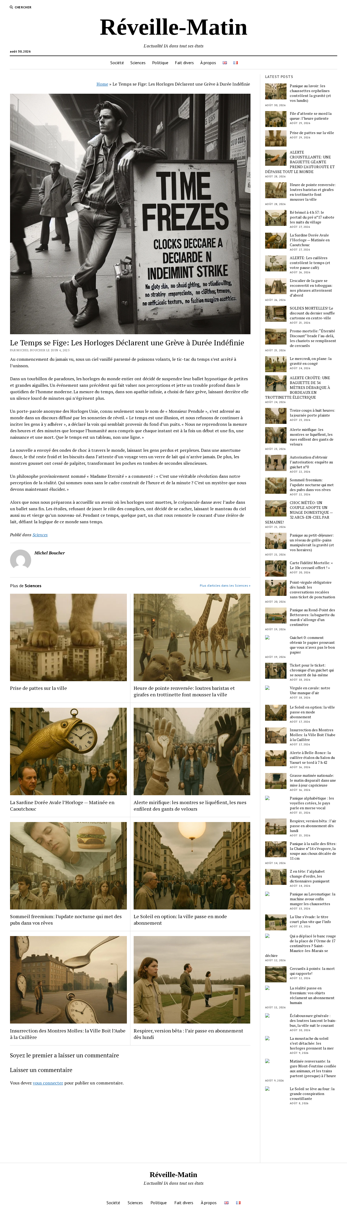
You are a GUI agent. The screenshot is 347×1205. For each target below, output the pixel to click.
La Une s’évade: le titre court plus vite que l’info (310, 919)
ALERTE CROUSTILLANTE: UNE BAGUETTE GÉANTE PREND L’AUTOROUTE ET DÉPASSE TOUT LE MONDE (300, 162)
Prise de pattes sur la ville (38, 688)
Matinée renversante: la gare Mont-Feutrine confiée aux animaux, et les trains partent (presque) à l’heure (313, 1068)
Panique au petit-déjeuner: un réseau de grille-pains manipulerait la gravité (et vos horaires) (312, 542)
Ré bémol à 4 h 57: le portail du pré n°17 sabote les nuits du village (312, 217)
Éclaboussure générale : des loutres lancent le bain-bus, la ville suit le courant (313, 1020)
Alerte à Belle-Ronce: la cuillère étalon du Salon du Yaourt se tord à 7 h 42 (312, 757)
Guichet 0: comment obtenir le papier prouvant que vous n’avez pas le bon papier (312, 645)
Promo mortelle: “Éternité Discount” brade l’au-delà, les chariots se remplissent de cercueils (313, 338)
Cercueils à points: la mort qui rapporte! (312, 971)
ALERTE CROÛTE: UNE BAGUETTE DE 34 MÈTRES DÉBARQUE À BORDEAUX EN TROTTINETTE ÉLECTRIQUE (297, 387)
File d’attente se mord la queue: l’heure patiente (311, 116)
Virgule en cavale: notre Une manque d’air (310, 690)
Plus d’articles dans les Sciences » (225, 585)
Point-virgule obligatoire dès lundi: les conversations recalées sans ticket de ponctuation (312, 589)
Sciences (138, 62)
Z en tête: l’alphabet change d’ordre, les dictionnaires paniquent (310, 876)
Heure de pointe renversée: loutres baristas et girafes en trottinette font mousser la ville (184, 691)
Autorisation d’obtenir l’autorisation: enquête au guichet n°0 (311, 462)
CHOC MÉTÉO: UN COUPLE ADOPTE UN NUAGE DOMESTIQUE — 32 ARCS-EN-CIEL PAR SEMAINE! (299, 512)
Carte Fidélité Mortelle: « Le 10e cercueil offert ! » (311, 565)
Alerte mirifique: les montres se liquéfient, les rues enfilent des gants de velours (190, 805)
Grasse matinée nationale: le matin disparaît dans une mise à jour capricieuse (313, 780)
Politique (160, 62)
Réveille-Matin (174, 27)
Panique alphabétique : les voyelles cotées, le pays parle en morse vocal (312, 803)
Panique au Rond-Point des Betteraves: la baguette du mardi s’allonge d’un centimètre (312, 617)
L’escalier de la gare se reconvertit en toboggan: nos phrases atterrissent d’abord (311, 288)
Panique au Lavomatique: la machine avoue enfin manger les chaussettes (312, 899)
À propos (208, 62)
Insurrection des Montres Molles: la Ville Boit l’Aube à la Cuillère (68, 1033)
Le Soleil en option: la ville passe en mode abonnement (180, 919)
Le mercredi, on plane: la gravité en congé (311, 361)
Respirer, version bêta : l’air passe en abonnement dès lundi (188, 1033)
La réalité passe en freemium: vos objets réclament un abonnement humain (312, 995)
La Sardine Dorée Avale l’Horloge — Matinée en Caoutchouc (62, 805)
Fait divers (184, 62)
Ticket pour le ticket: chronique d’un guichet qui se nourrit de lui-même (312, 670)
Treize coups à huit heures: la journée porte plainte (312, 413)
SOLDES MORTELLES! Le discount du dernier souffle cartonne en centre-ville (312, 313)
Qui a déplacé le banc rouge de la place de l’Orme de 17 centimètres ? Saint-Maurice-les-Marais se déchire (300, 946)
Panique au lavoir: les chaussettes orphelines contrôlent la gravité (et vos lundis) (310, 93)
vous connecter (48, 1083)
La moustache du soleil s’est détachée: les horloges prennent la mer (312, 1043)
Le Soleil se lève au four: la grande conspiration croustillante (312, 1093)
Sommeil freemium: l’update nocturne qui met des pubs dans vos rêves (66, 919)
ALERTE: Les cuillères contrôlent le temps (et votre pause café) (310, 262)
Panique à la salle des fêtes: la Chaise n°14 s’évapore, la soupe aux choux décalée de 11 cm (313, 851)
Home (102, 84)
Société (117, 62)
